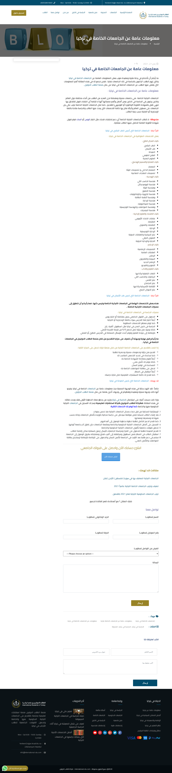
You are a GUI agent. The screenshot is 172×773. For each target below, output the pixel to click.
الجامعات (113, 12)
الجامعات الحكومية (115, 715)
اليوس (87, 119)
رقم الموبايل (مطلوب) (149, 533)
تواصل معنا (55, 12)
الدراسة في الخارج (78, 12)
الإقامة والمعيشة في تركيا (150, 720)
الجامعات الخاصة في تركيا (80, 78)
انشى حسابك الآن (110, 456)
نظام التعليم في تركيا (153, 725)
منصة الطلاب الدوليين (94, 85)
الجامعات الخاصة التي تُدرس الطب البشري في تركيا (127, 131)
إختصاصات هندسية (98, 725)
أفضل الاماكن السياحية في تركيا (149, 715)
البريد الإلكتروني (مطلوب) (98, 517)
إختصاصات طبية (116, 725)
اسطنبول (118, 326)
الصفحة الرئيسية (126, 12)
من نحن (66, 12)
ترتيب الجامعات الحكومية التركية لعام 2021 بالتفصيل (136, 494)
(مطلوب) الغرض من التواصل (146, 548)
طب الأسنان (150, 149)
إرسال (145, 683)
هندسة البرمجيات (147, 210)
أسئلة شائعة (100, 710)
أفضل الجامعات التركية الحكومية (132, 424)
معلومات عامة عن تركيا (152, 710)
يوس (107, 317)
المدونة (104, 12)
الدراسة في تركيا (119, 400)
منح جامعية (92, 12)
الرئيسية (156, 43)
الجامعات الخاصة (99, 715)
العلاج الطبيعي (148, 155)
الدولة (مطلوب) (102, 533)
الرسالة (156, 562)
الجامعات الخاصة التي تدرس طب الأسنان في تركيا (128, 296)
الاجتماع (147, 283)
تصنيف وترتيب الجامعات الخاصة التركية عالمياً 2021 (136, 486)
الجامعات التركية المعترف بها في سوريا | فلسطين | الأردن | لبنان (131, 478)
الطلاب (44, 12)
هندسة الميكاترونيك (146, 204)
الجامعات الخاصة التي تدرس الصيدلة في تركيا (129, 381)
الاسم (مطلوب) (152, 517)
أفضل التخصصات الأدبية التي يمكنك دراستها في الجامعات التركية (67, 736)
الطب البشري (149, 145)
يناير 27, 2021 (149, 64)
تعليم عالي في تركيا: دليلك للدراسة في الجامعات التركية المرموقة (69, 715)
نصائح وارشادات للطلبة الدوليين (149, 730)
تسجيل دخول (18, 13)
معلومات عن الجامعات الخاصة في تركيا (82, 621)
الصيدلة (152, 152)
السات (79, 119)
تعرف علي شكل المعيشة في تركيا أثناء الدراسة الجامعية (67, 725)
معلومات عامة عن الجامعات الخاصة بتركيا (116, 621)
